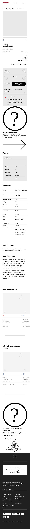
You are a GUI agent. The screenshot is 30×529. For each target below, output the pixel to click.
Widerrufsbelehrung (19, 496)
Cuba (16, 204)
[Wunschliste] (17, 3)
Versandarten (18, 501)
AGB (4, 496)
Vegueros (17, 225)
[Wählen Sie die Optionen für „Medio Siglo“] (5, 312)
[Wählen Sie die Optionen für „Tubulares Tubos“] (5, 370)
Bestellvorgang (18, 498)
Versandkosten (23, 64)
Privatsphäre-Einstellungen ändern (8, 506)
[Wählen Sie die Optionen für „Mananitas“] (25, 312)
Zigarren (14, 8)
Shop (10, 8)
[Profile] (23, 3)
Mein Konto (17, 494)
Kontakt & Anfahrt (7, 494)
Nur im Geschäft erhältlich (19, 84)
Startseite (5, 8)
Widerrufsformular (7, 498)
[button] (6, 84)
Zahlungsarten (18, 503)
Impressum (5, 503)
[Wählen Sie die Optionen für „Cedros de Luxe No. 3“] (25, 370)
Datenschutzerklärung (7, 501)
